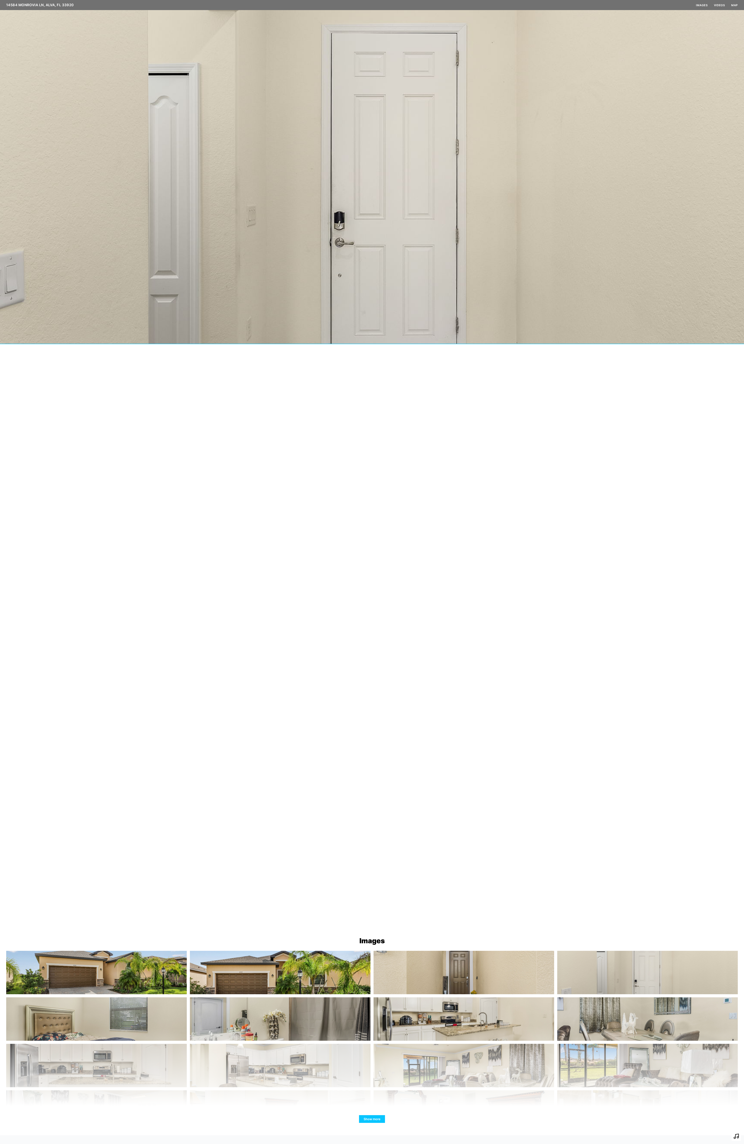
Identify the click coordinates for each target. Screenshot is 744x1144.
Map (734, 5)
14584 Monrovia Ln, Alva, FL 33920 (40, 5)
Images (702, 5)
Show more (372, 1119)
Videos (719, 5)
